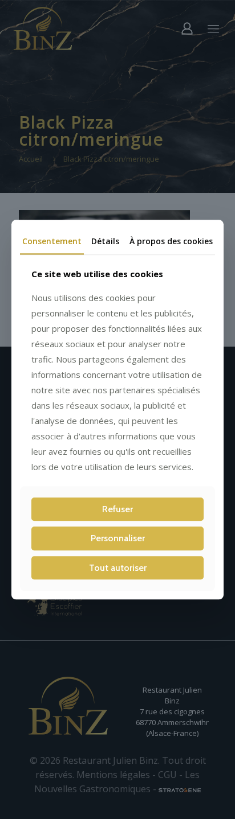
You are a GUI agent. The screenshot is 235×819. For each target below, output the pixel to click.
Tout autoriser (118, 567)
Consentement (52, 241)
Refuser (117, 509)
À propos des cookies (171, 241)
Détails (105, 241)
